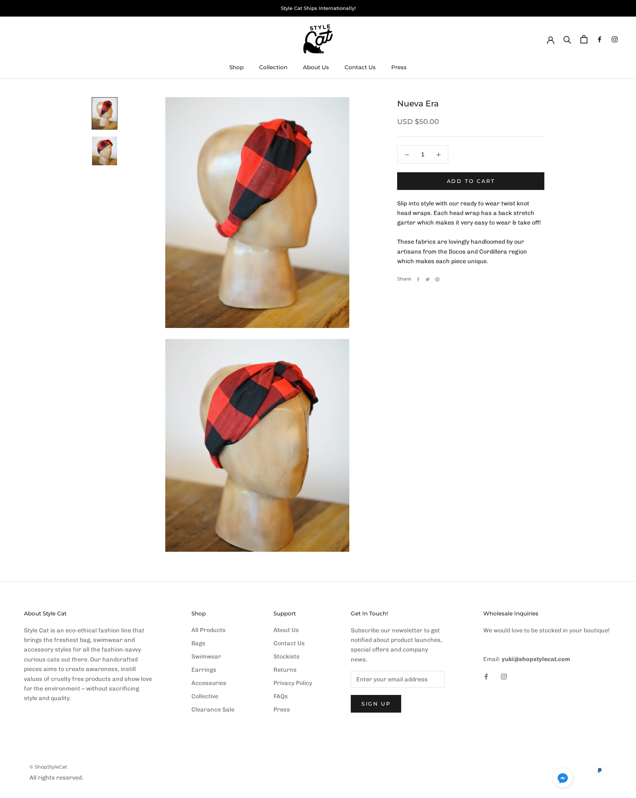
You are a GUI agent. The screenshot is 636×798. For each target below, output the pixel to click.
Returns (285, 669)
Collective (204, 696)
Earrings (203, 669)
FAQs (280, 696)
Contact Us (360, 67)
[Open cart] (583, 39)
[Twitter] (427, 279)
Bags (198, 643)
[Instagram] (615, 39)
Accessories (208, 682)
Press (399, 67)
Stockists (286, 656)
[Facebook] (600, 39)
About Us (316, 67)
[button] (562, 779)
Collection (273, 67)
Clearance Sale (212, 709)
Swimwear (206, 656)
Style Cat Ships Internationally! (318, 8)
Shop (236, 67)
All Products (208, 629)
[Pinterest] (437, 279)
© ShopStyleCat (48, 767)
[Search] (567, 39)
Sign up (376, 703)
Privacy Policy (292, 682)
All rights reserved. (56, 777)
